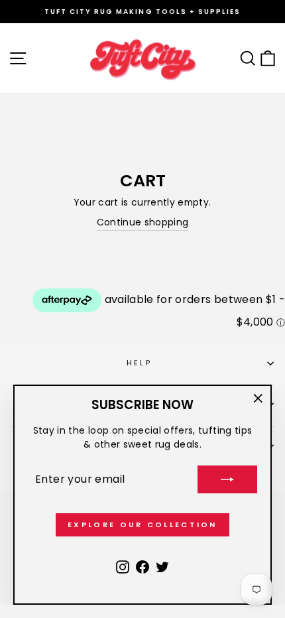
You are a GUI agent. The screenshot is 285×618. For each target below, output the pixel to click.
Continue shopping (143, 222)
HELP (139, 362)
